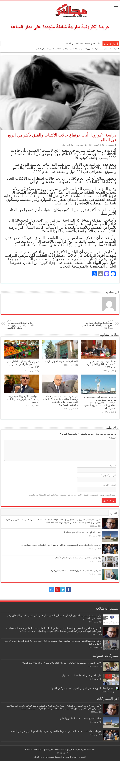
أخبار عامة (104, 49)
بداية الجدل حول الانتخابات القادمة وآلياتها (81, 675)
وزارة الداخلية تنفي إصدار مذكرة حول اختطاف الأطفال (78, 558)
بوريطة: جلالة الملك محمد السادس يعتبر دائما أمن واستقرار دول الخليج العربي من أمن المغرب (61, 545)
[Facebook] (68, 589)
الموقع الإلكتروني (109, 485)
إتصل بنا (66, 757)
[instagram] (51, 589)
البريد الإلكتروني (108, 475)
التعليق (112, 438)
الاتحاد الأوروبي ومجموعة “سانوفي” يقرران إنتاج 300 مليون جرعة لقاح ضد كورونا (62, 662)
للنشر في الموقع (78, 757)
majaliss (110, 145)
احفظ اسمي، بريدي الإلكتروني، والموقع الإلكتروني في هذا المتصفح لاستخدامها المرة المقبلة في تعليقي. (72, 495)
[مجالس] (60, 10)
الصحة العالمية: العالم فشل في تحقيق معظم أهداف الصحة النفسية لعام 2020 (97, 324)
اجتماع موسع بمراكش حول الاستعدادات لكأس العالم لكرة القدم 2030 (101, 364)
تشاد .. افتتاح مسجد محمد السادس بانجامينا (83, 43)
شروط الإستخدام (53, 757)
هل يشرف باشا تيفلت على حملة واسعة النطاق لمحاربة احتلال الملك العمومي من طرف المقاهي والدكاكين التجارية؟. (60, 400)
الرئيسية (114, 49)
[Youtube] (57, 589)
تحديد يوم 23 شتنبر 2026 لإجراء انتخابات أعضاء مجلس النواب (75, 570)
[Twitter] (62, 589)
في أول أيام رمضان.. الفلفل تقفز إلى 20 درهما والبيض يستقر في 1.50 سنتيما (23, 364)
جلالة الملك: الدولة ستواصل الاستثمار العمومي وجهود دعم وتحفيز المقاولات (20, 324)
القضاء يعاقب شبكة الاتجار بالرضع (61, 361)
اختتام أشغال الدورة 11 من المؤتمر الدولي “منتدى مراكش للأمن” (82, 688)
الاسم (113, 465)
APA (59, 749)
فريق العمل (39, 757)
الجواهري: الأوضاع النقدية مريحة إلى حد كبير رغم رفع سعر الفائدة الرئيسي (23, 399)
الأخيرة (113, 513)
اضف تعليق (65, 145)
